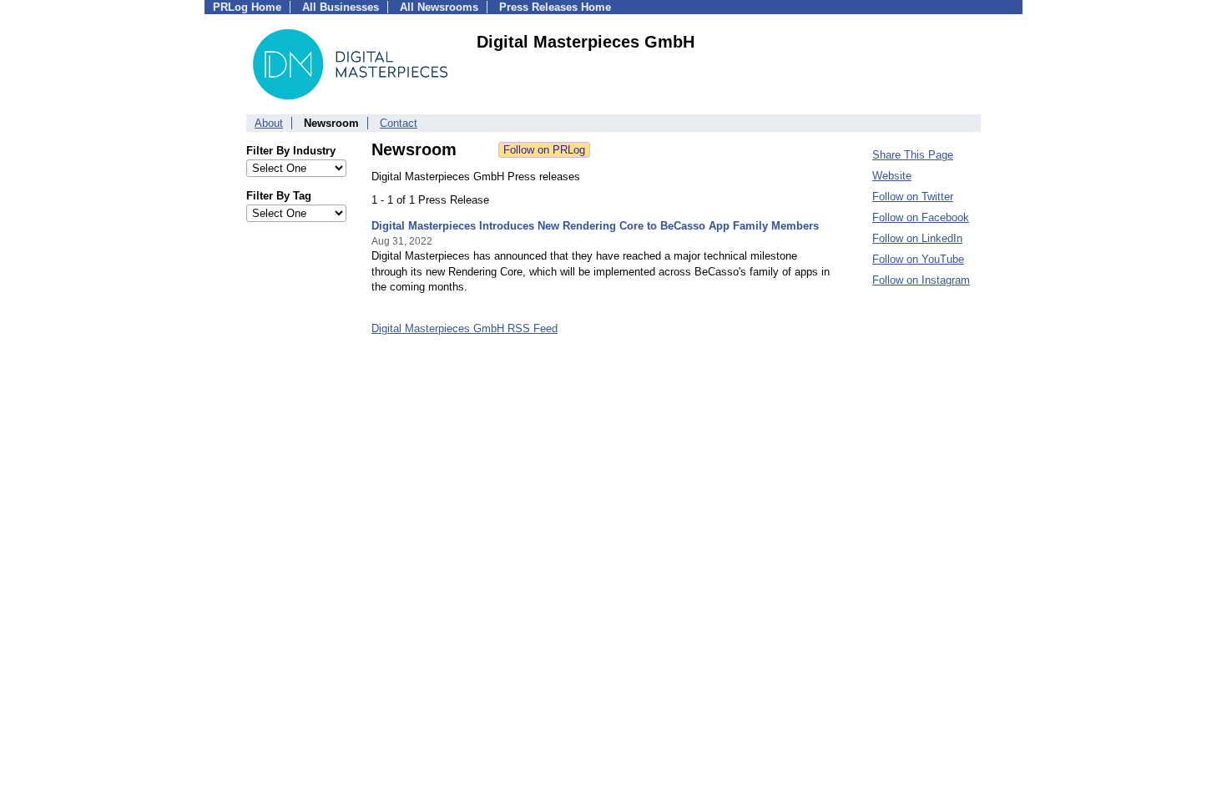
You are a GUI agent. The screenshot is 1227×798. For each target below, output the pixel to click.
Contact (398, 123)
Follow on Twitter (912, 196)
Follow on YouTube (918, 259)
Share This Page (912, 155)
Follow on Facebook (920, 217)
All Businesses (340, 7)
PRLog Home (247, 7)
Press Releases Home (555, 7)
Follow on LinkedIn (917, 238)
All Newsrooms (439, 7)
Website (891, 175)
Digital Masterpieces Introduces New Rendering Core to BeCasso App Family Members (595, 226)
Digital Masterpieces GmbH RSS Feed (464, 328)
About (269, 123)
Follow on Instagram (921, 280)
